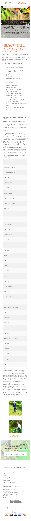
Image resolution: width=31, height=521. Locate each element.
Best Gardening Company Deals (11, 472)
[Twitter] (11, 507)
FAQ (4, 473)
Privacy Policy (6, 477)
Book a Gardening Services (9, 482)
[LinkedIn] (19, 507)
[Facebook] (7, 507)
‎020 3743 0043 (11, 489)
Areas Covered (6, 480)
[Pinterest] (23, 507)
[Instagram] (15, 507)
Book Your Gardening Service (15, 454)
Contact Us (6, 475)
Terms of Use (6, 479)
